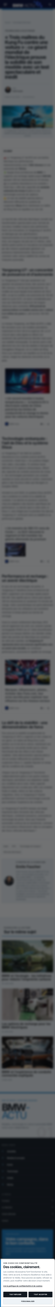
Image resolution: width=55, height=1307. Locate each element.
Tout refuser (15, 1294)
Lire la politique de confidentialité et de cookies (22, 1286)
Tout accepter (40, 1294)
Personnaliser (27, 1301)
